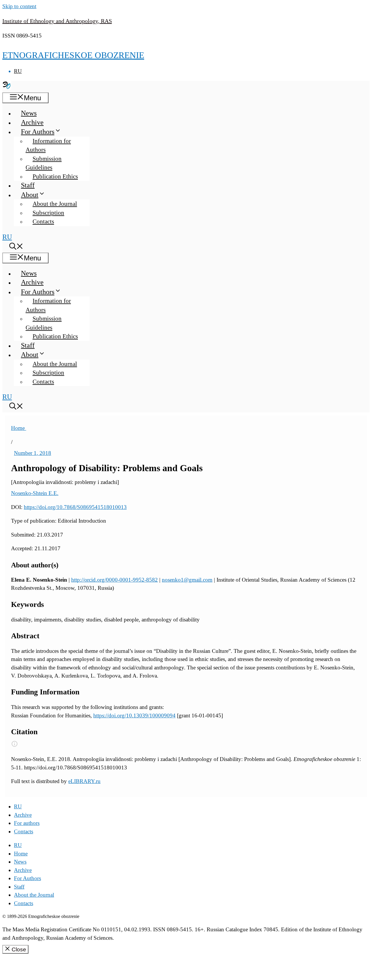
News (29, 113)
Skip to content (19, 6)
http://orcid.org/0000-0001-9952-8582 (114, 580)
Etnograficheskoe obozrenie (73, 55)
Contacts (43, 221)
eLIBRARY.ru (84, 781)
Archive (32, 122)
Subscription (48, 212)
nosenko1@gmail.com (187, 580)
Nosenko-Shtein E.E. (34, 493)
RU (18, 71)
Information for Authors (48, 145)
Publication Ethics (55, 176)
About (29, 195)
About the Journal (55, 203)
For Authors (37, 131)
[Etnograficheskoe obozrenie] (6, 87)
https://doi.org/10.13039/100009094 (134, 715)
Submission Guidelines (44, 163)
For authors (27, 823)
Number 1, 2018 (32, 453)
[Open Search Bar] (16, 247)
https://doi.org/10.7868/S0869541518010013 (75, 507)
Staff (28, 185)
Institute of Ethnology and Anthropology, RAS (57, 21)
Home (18, 428)
